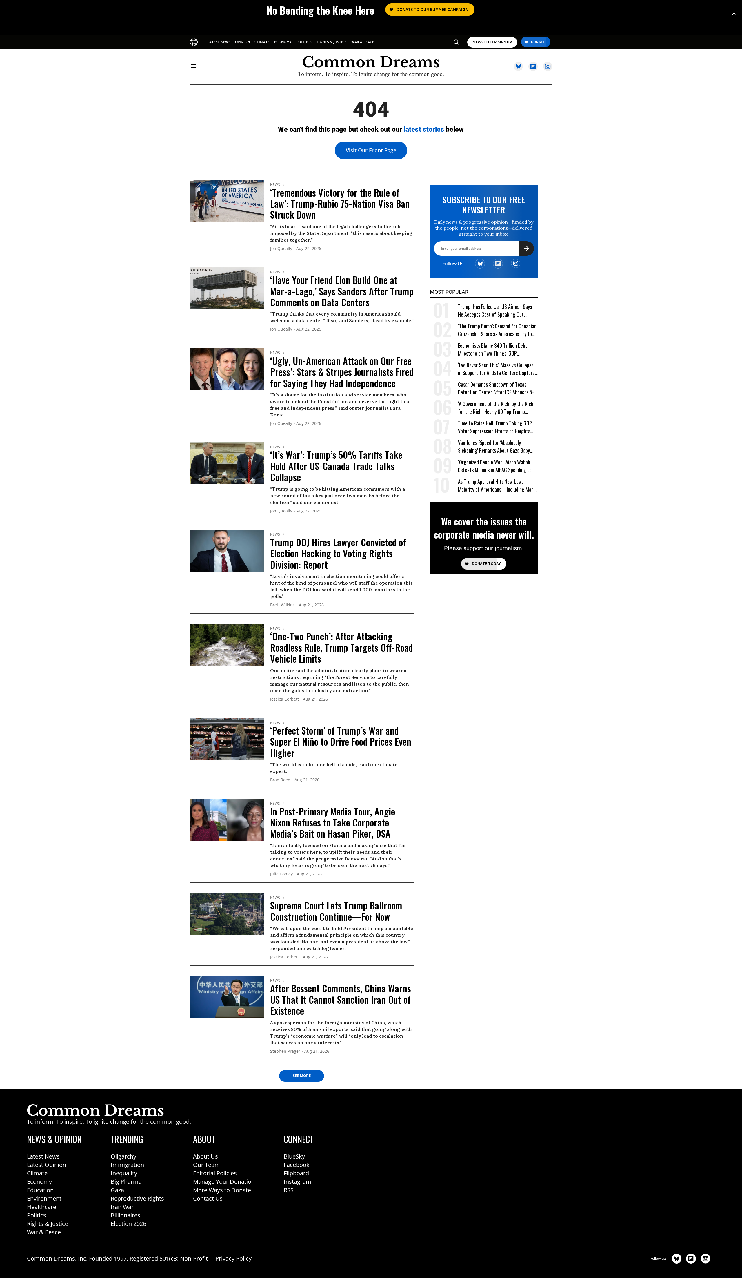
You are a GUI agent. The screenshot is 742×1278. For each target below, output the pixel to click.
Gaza (117, 1190)
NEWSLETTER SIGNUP (492, 42)
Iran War (122, 1207)
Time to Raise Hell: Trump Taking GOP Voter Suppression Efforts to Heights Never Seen (495, 427)
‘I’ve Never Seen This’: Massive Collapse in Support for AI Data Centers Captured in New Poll (497, 369)
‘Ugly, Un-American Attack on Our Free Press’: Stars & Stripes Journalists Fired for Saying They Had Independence (342, 372)
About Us (205, 1156)
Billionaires (125, 1215)
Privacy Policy (233, 1258)
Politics (36, 1215)
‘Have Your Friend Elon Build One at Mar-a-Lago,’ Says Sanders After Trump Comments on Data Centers (342, 291)
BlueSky (294, 1156)
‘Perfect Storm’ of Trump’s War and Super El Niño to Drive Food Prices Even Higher (340, 741)
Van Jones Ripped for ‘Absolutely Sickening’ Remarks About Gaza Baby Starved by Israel (494, 447)
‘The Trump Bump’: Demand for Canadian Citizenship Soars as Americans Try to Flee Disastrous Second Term (497, 330)
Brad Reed (280, 779)
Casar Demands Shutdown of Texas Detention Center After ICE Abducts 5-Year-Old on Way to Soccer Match (496, 388)
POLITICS (304, 41)
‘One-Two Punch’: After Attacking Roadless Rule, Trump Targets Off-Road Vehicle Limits (341, 647)
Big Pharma (126, 1181)
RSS (289, 1190)
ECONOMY (283, 41)
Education (40, 1190)
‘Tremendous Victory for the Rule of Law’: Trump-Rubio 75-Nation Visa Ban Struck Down (340, 204)
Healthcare (41, 1207)
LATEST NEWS (218, 41)
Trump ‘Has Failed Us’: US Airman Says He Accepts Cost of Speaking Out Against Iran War (495, 311)
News (275, 185)
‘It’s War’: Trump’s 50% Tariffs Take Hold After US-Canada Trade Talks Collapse (336, 466)
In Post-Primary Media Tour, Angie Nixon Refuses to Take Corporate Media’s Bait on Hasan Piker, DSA (332, 822)
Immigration (127, 1165)
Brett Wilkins (282, 605)
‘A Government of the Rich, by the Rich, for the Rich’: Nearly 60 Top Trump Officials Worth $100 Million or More (496, 408)
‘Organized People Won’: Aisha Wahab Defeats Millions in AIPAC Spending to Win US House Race (495, 466)
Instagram (297, 1181)
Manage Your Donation (224, 1181)
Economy (39, 1181)
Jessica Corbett (284, 699)
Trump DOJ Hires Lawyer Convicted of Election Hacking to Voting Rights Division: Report (338, 553)
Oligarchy (123, 1156)
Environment (44, 1198)
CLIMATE (262, 41)
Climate (37, 1173)
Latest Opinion (46, 1165)
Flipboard (296, 1173)
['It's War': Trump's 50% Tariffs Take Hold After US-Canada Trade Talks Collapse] (227, 463)
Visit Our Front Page (371, 150)
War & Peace (44, 1232)
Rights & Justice (47, 1224)
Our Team (206, 1165)
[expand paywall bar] (734, 13)
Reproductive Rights (137, 1198)
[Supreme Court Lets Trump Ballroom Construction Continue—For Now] (227, 913)
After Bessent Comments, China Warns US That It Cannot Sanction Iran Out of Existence (340, 999)
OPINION (242, 41)
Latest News (43, 1156)
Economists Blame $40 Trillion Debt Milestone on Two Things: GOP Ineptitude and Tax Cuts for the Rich (494, 350)
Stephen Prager (285, 1051)
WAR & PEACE (362, 41)
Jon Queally (281, 248)
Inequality (124, 1173)
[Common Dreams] (194, 41)
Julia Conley (281, 874)
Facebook (297, 1165)
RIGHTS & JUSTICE (331, 41)
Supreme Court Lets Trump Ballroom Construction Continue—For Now (336, 910)
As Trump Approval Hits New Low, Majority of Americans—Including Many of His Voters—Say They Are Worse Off (497, 486)
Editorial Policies (215, 1173)
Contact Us (208, 1198)
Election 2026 (128, 1224)
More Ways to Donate (222, 1190)
